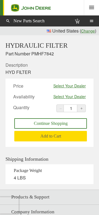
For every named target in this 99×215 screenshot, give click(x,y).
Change (88, 31)
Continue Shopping (51, 123)
